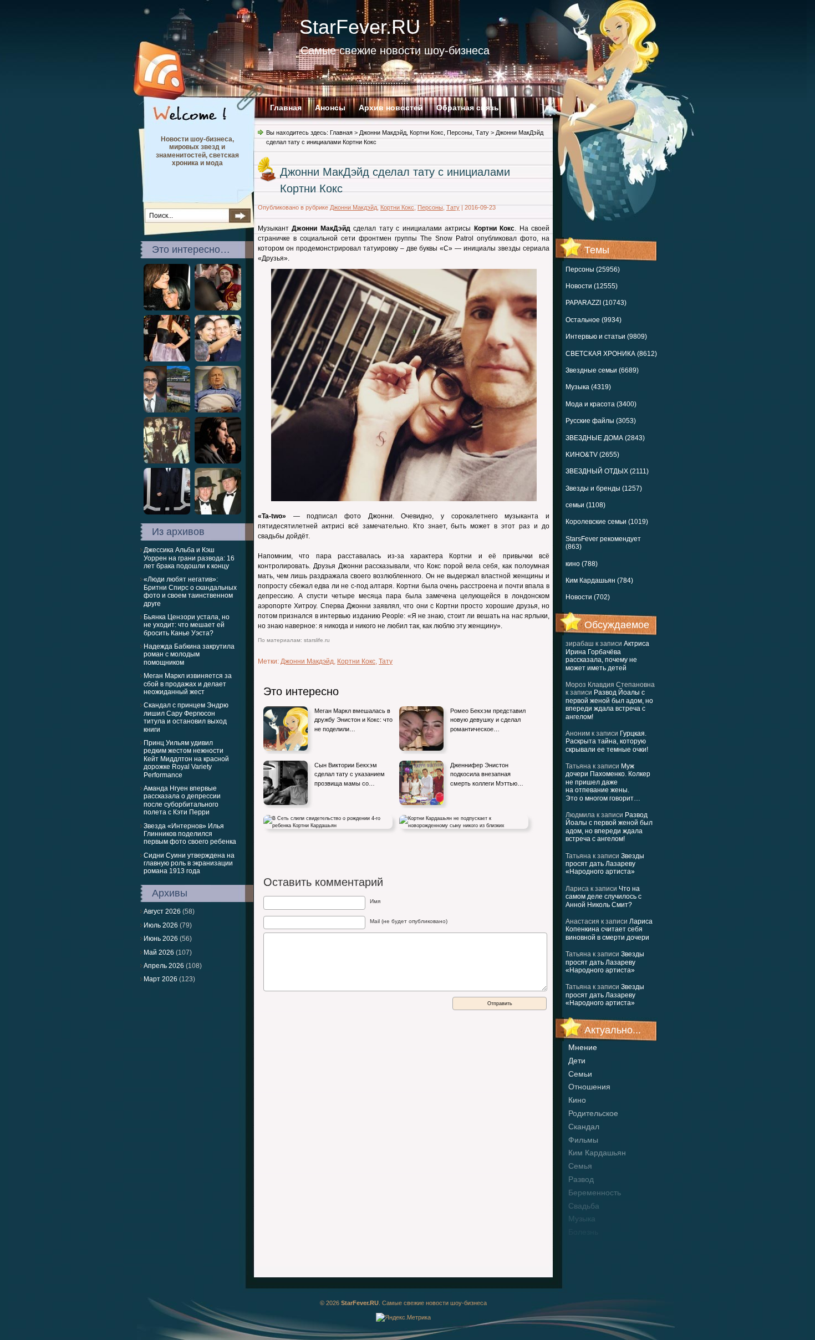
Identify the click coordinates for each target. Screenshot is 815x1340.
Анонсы (330, 107)
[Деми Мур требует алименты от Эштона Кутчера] (218, 461)
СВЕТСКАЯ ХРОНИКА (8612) (611, 354)
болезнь (583, 1231)
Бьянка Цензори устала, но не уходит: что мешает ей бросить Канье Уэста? (187, 625)
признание (588, 1245)
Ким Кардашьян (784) (599, 580)
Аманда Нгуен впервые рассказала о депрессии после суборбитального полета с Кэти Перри (182, 800)
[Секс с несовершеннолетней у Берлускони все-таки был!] (218, 359)
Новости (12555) (592, 286)
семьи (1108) (585, 505)
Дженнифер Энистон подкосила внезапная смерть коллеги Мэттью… (486, 774)
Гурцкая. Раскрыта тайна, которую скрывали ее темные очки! (607, 741)
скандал (583, 1126)
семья (580, 1165)
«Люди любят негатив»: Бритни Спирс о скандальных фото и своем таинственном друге (190, 591)
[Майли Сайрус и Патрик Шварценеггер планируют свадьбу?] (218, 308)
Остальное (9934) (594, 320)
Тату (482, 132)
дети (576, 1060)
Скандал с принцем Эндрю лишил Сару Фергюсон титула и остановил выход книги (186, 717)
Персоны (459, 132)
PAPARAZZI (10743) (596, 303)
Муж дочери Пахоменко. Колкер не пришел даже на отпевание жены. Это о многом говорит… (608, 782)
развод (581, 1179)
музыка (581, 1218)
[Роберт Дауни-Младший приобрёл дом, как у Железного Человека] (167, 410)
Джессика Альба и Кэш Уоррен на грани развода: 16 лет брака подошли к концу (189, 558)
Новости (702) (588, 597)
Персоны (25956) (593, 269)
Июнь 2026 (161, 938)
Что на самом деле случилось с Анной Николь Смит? (603, 897)
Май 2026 (159, 952)
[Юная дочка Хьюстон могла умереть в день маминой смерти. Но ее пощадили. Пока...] (167, 308)
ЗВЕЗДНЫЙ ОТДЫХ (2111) (607, 471)
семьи (580, 1073)
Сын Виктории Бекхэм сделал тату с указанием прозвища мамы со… (349, 774)
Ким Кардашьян (597, 1152)
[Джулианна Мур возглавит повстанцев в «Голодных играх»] (167, 359)
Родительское (593, 1113)
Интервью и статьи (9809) (606, 336)
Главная (286, 107)
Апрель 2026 (164, 966)
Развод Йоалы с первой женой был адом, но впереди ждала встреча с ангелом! (609, 704)
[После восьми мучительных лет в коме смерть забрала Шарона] (218, 410)
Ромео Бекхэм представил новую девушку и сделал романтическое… (488, 719)
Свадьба (583, 1205)
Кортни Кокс (427, 132)
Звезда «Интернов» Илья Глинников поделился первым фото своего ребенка (190, 834)
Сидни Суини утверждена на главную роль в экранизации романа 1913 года (189, 863)
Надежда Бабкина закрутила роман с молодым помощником (189, 654)
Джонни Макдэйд (382, 132)
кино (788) (582, 564)
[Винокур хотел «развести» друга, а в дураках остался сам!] (218, 512)
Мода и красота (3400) (601, 404)
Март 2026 (160, 979)
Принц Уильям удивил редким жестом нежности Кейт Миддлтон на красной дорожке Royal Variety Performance (186, 759)
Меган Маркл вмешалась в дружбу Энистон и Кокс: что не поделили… (353, 719)
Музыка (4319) (588, 387)
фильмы (583, 1139)
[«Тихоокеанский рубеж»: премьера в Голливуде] (167, 512)
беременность (594, 1192)
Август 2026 (162, 911)
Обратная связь (467, 107)
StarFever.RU (359, 27)
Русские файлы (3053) (601, 421)
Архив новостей (391, 107)
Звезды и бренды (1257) (604, 488)
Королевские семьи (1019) (607, 522)
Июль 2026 (161, 925)
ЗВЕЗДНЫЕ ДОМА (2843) (605, 438)
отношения (589, 1086)
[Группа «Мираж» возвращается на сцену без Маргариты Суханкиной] (167, 461)
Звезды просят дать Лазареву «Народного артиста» (605, 864)
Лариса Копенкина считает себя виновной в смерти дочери (609, 929)
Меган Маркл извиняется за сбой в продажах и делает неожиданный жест (188, 684)
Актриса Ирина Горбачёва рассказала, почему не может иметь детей (607, 655)
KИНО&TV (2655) (592, 454)
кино (577, 1100)
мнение (582, 1047)
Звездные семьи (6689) (602, 370)
